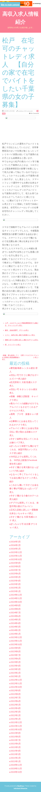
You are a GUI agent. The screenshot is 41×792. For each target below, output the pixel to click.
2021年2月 (16, 758)
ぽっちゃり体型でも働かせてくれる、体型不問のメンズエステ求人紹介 (24, 449)
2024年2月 (16, 630)
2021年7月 (16, 740)
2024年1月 (16, 633)
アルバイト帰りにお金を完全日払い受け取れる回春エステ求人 (24, 432)
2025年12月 (16, 552)
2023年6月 (16, 658)
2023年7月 (16, 655)
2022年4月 (16, 708)
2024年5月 (16, 619)
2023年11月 (16, 640)
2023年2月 (16, 672)
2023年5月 (16, 662)
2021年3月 (16, 754)
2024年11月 (16, 598)
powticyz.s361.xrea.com (25, 111)
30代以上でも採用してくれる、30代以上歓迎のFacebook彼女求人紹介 (23, 460)
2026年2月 (16, 545)
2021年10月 (16, 729)
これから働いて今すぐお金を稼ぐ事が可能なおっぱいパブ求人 (24, 488)
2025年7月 (16, 570)
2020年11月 (16, 768)
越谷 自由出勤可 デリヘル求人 (17, 330)
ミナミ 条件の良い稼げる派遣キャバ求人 (20, 335)
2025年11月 (16, 555)
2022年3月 (16, 711)
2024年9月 (16, 605)
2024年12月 (16, 594)
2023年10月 (16, 644)
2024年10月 (16, 602)
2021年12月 (16, 722)
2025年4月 (16, 580)
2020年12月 (16, 765)
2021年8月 (16, 736)
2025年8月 (16, 566)
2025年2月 (16, 587)
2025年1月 (16, 591)
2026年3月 (16, 541)
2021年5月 (16, 747)
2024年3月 (16, 626)
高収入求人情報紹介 (20, 17)
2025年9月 (16, 563)
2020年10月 (16, 772)
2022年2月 (16, 715)
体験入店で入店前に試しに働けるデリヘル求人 (21, 340)
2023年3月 (16, 669)
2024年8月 (16, 609)
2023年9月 (16, 648)
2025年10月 (16, 559)
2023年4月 (16, 665)
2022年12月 (16, 679)
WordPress (20, 786)
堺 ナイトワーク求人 (13, 345)
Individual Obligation (20, 788)
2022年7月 (16, 697)
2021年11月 (16, 726)
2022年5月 (16, 704)
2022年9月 (16, 690)
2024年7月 (16, 612)
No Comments (35, 113)
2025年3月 (16, 584)
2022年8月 (16, 694)
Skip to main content (10, 4)
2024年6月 (16, 616)
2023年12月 (16, 637)
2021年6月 (16, 743)
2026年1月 (16, 548)
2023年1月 (16, 676)
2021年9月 (16, 733)
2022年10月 (16, 687)
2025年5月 (16, 577)
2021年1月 (16, 761)
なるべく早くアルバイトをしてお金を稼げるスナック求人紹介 (24, 478)
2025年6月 (16, 573)
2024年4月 (16, 623)
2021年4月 (16, 750)
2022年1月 (16, 718)
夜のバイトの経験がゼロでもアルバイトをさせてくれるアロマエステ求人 (24, 407)
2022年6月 (16, 701)
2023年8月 (16, 651)
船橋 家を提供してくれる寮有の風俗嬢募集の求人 (11, 357)
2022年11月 (16, 683)
